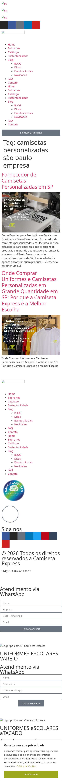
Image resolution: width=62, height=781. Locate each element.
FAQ (10, 79)
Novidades (20, 75)
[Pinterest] (45, 536)
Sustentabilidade (18, 56)
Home (11, 44)
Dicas (17, 67)
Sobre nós (14, 48)
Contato (13, 82)
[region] (31, 760)
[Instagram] (4, 25)
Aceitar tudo (31, 774)
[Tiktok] (20, 25)
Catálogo (13, 52)
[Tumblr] (53, 536)
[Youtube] (36, 25)
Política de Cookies (26, 766)
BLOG (17, 63)
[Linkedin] (28, 25)
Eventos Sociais (23, 71)
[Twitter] (37, 536)
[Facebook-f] (12, 25)
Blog (10, 60)
